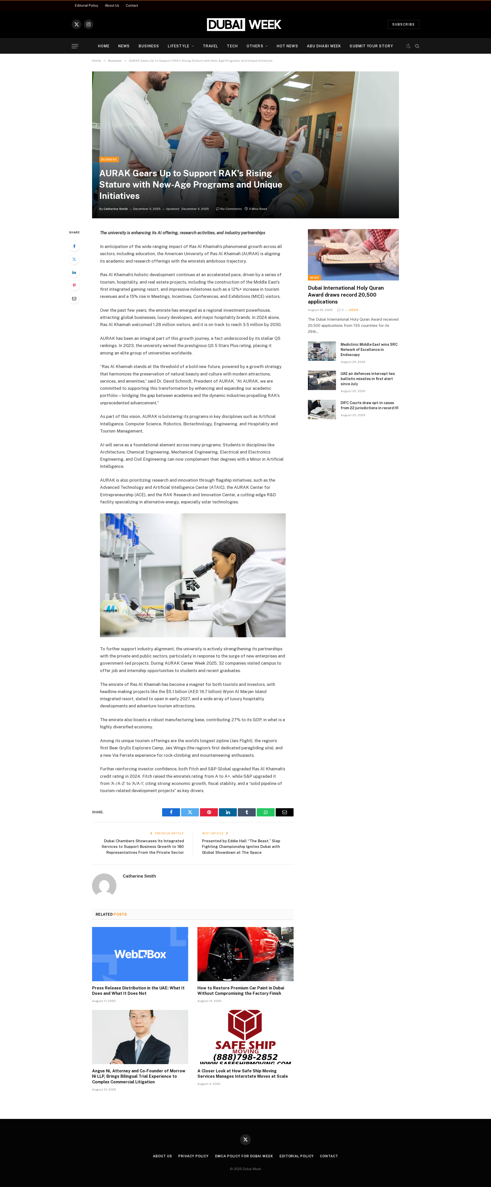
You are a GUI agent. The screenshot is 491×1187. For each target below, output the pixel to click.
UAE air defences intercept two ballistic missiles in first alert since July (368, 379)
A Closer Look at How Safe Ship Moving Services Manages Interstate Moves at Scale (242, 1074)
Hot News (287, 46)
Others (255, 46)
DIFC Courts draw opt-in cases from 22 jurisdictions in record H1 (369, 405)
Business (149, 46)
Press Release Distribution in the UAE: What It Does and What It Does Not (138, 991)
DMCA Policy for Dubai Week (244, 1156)
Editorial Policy (86, 5)
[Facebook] (74, 246)
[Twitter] (74, 259)
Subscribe (403, 24)
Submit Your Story (371, 46)
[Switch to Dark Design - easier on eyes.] (408, 46)
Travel (210, 46)
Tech (232, 46)
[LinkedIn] (74, 272)
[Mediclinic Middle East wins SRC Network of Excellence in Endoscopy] (322, 351)
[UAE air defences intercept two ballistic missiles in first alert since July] (322, 380)
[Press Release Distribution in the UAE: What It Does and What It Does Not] (140, 954)
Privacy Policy (193, 1156)
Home (103, 46)
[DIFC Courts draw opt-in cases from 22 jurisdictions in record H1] (322, 409)
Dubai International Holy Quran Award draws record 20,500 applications (346, 295)
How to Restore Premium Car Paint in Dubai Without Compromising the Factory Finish (240, 991)
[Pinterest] (74, 285)
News (124, 46)
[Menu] (75, 46)
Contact (132, 5)
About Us (112, 5)
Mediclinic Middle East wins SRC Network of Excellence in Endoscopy (369, 349)
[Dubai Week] (245, 24)
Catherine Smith (116, 209)
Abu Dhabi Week (324, 46)
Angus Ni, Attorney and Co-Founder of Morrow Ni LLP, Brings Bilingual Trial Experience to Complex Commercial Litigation (138, 1077)
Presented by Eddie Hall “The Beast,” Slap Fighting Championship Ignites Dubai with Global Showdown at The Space (241, 847)
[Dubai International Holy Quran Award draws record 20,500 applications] (353, 254)
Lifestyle (178, 46)
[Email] (74, 298)
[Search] (416, 46)
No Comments (231, 209)
